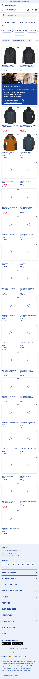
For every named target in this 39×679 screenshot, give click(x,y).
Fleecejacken (32, 30)
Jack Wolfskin (17, 40)
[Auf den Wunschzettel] (18, 48)
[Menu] (3, 10)
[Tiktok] (13, 564)
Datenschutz (16, 649)
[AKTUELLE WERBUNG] (19, 585)
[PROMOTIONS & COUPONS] (19, 591)
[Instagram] (3, 564)
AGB (10, 649)
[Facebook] (8, 564)
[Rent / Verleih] (19, 621)
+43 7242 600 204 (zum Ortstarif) (11, 550)
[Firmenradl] (19, 615)
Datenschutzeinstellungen (8, 652)
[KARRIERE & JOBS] (19, 609)
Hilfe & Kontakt (9, 572)
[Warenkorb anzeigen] (36, 10)
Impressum (5, 649)
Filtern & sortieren (19, 35)
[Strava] (33, 564)
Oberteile (16, 19)
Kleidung (9, 19)
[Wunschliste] (32, 10)
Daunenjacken (19, 30)
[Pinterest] (23, 564)
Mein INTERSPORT (9, 579)
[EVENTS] (19, 597)
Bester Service (8, 627)
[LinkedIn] (28, 564)
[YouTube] (18, 564)
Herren (3, 19)
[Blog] (19, 633)
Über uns (6, 603)
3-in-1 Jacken (7, 30)
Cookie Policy (24, 649)
